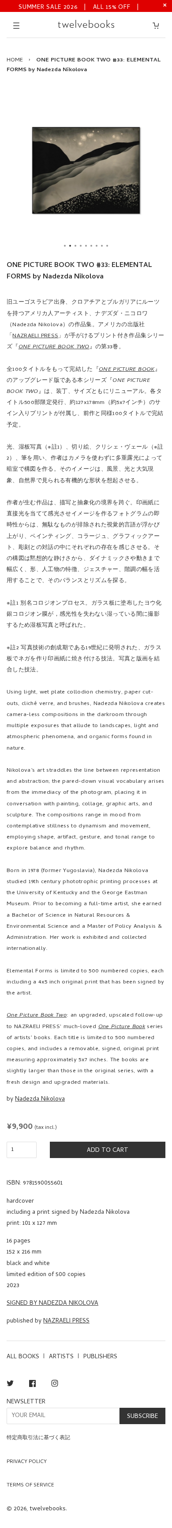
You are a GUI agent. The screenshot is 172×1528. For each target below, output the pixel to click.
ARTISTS (61, 1357)
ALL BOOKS (23, 1357)
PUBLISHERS (100, 1357)
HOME (15, 60)
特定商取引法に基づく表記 (38, 1438)
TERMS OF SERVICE (30, 1485)
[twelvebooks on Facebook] (32, 1385)
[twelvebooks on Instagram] (54, 1385)
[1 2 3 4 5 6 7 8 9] (86, 170)
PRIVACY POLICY (27, 1462)
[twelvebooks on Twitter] (10, 1385)
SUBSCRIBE (142, 1417)
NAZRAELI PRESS (35, 336)
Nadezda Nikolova (40, 1099)
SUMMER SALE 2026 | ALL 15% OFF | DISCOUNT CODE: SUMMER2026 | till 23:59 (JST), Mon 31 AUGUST (79, 7)
